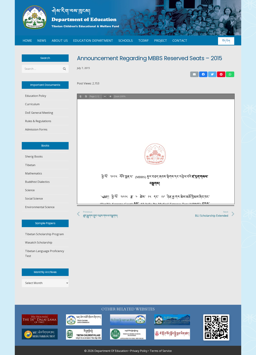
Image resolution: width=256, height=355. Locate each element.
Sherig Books (34, 156)
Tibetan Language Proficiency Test (44, 253)
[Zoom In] (110, 97)
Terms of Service (161, 351)
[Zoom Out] (104, 97)
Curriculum (32, 104)
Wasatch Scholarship (38, 242)
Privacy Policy (139, 351)
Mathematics (33, 173)
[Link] (40, 319)
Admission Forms (36, 129)
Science (30, 190)
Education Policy (35, 96)
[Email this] (194, 74)
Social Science (34, 198)
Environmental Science (40, 207)
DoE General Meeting (39, 113)
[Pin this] (221, 74)
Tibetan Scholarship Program (44, 234)
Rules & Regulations (38, 121)
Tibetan (30, 165)
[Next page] (86, 97)
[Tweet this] (212, 74)
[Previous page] (80, 97)
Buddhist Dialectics (37, 182)
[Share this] (203, 74)
